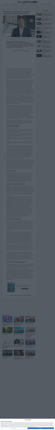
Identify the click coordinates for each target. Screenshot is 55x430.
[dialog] (27, 424)
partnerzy (7, 424)
